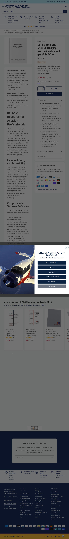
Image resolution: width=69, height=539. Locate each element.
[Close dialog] (66, 247)
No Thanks (52, 286)
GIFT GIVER (51, 281)
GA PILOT (52, 267)
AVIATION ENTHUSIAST (52, 276)
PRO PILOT (51, 272)
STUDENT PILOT (51, 262)
